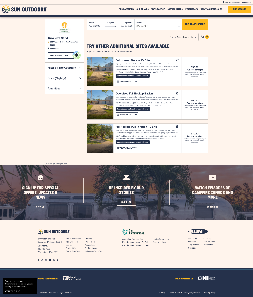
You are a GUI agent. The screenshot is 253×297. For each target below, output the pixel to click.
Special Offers (175, 9)
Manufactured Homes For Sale (135, 242)
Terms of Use (174, 292)
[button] (195, 24)
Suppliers (192, 248)
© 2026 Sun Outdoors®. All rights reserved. (55, 292)
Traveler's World (58, 38)
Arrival (91, 23)
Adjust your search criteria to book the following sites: (109, 51)
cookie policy (21, 287)
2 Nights (110, 23)
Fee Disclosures (91, 248)
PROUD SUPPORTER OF (48, 279)
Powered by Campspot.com (56, 163)
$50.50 (194, 67)
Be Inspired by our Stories (126, 190)
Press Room (90, 242)
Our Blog (89, 238)
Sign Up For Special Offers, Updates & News (40, 192)
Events (69, 245)
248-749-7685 (44, 249)
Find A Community (161, 239)
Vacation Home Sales (211, 9)
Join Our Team (72, 242)
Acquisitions (193, 244)
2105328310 (246, 2)
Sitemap (162, 292)
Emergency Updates (192, 292)
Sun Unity (207, 238)
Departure (128, 23)
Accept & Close (12, 291)
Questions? (43, 245)
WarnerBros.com (73, 251)
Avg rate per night (195, 70)
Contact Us (71, 248)
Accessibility (90, 245)
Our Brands (143, 9)
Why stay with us (73, 238)
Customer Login (232, 2)
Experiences (191, 9)
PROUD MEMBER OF (184, 279)
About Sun (192, 238)
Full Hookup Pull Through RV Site (136, 127)
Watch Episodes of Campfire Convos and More (212, 192)
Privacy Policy (209, 292)
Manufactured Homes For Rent (135, 245)
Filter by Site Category (62, 67)
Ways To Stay (158, 9)
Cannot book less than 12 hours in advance (132, 76)
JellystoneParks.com (94, 251)
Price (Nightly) (57, 78)
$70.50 (194, 133)
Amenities (54, 88)
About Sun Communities (132, 239)
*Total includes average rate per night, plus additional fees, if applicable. (195, 74)
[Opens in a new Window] (76, 278)
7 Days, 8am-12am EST (47, 252)
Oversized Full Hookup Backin (134, 93)
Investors (192, 241)
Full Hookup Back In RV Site (133, 60)
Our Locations (126, 9)
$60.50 (194, 100)
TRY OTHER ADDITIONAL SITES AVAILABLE (128, 46)
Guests (139, 23)
